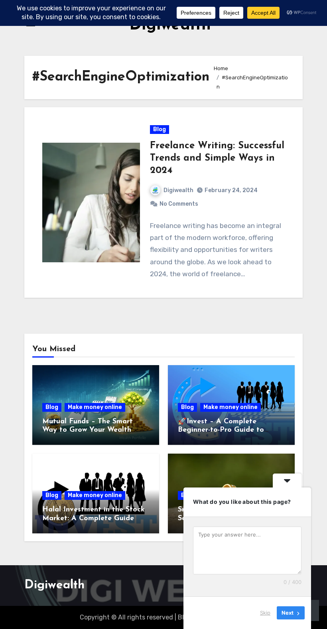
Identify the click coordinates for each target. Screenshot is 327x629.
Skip (265, 612)
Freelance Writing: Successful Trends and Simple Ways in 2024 (217, 158)
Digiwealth (178, 190)
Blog (159, 129)
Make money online (95, 407)
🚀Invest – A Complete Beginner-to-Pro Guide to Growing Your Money (221, 430)
